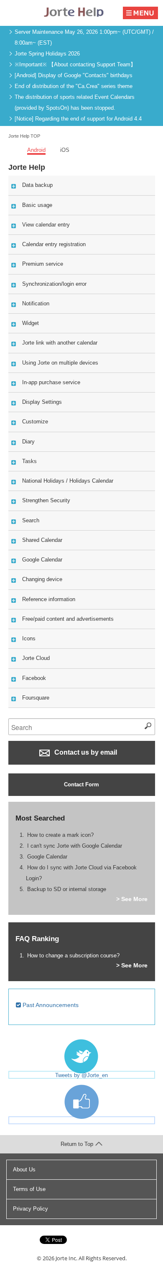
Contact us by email (85, 752)
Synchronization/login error (54, 284)
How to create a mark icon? (60, 835)
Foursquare (35, 698)
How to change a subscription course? (73, 955)
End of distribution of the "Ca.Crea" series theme (73, 86)
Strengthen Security (46, 500)
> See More (132, 899)
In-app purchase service (51, 382)
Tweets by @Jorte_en (81, 1075)
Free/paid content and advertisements (68, 619)
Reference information (48, 599)
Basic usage (37, 205)
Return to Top (77, 1144)
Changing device (42, 579)
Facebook (34, 678)
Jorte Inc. (66, 1258)
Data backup (37, 185)
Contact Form (81, 784)
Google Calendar (42, 559)
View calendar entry (46, 225)
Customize (35, 421)
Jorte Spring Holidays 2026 (47, 53)
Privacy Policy (30, 1209)
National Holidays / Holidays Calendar (67, 481)
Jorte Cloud (36, 658)
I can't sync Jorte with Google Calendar (74, 846)
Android (36, 150)
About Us (24, 1169)
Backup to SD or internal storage (66, 889)
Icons (29, 638)
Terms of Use (29, 1189)
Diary (28, 441)
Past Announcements (50, 1005)
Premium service (42, 264)
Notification (35, 303)
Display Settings (42, 402)
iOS (64, 150)
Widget (30, 323)
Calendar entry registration (54, 244)
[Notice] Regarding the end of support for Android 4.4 (78, 119)
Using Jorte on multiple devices (60, 363)
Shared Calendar (42, 540)
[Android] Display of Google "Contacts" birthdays (73, 75)
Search (30, 520)
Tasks (29, 461)
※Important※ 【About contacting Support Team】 (75, 64)
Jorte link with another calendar (59, 343)
